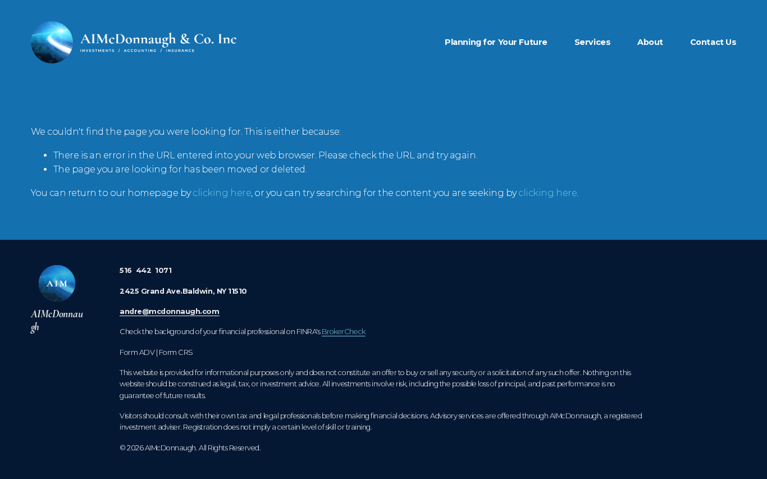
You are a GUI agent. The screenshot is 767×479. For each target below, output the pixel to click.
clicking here (222, 193)
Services (592, 42)
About (650, 42)
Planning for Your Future (496, 42)
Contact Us (713, 42)
